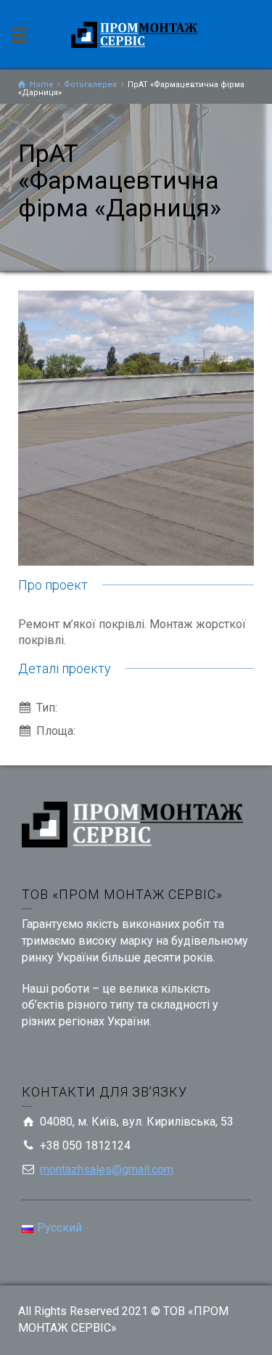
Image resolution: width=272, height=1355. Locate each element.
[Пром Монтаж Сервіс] (136, 34)
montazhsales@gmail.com (106, 1169)
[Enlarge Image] (136, 428)
